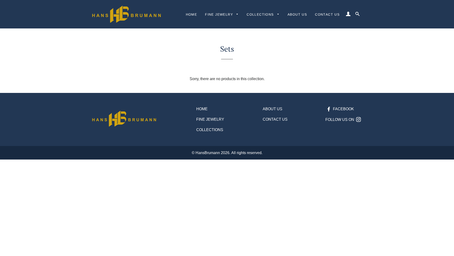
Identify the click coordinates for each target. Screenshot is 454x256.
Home (191, 14)
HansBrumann (208, 153)
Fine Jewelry (219, 14)
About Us (297, 14)
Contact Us (327, 14)
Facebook (343, 109)
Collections (261, 14)
